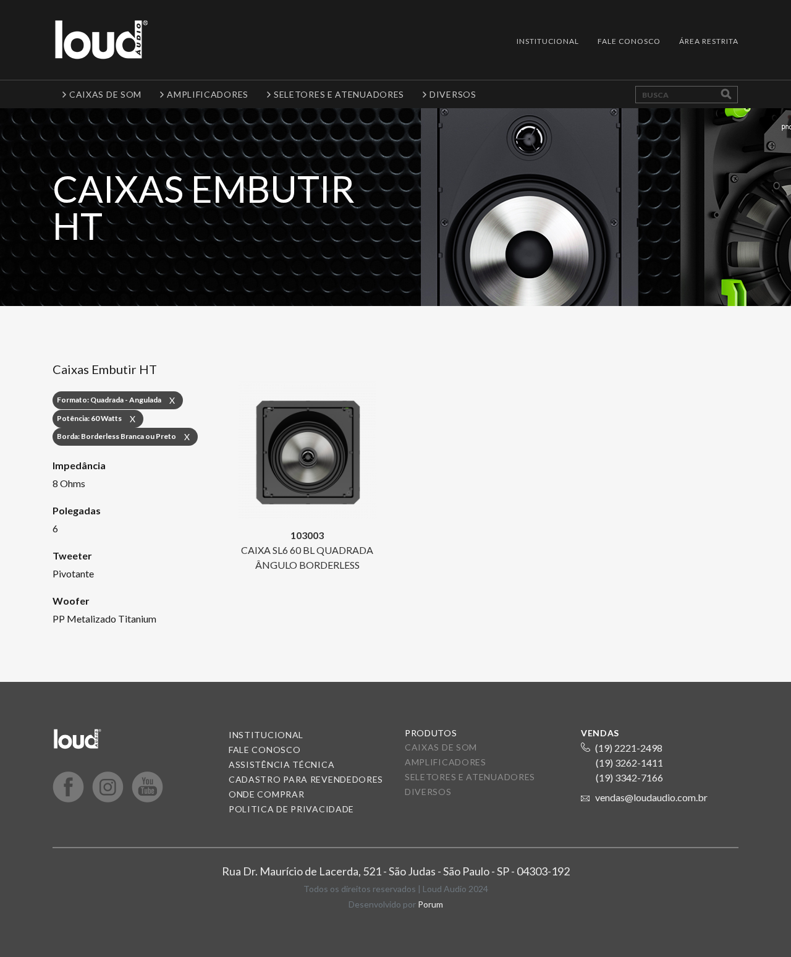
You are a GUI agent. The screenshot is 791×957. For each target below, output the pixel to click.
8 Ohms (69, 483)
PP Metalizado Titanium (104, 618)
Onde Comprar (266, 794)
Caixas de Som (441, 747)
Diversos (428, 791)
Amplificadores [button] (207, 94)
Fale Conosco (629, 41)
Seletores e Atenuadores (470, 777)
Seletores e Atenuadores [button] (339, 94)
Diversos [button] (452, 94)
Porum (430, 904)
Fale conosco (264, 749)
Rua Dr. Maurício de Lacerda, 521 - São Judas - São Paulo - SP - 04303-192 (396, 871)
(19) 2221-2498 (628, 748)
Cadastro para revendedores (306, 779)
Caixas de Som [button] (105, 94)
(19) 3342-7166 (629, 777)
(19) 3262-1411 (629, 762)
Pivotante (73, 573)
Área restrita (708, 41)
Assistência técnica (281, 764)
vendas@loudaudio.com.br (651, 797)
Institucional (548, 41)
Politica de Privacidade (291, 809)
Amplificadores (445, 762)
